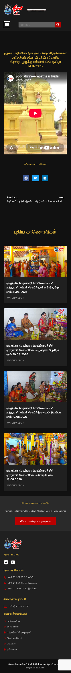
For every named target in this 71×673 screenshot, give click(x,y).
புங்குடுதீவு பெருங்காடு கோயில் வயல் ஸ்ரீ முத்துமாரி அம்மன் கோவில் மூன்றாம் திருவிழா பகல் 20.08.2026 (33, 350)
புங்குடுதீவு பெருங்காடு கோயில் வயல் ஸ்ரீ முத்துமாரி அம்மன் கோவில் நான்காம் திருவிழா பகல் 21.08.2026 (33, 287)
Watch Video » (15, 297)
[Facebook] (6, 562)
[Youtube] (13, 562)
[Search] (58, 24)
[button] (7, 24)
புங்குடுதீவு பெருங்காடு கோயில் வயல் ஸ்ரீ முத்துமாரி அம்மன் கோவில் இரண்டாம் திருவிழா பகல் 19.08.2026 (34, 412)
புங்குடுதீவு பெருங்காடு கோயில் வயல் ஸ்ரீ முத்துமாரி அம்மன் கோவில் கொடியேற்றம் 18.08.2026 (30, 475)
